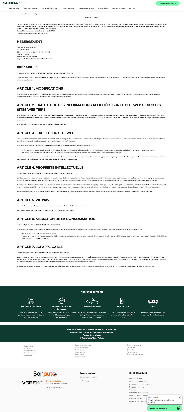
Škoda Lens (27, 348)
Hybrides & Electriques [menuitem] (49, 8)
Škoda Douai (28, 355)
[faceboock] (83, 381)
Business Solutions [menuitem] (118, 8)
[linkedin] (88, 381)
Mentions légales (135, 378)
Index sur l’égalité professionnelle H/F (143, 395)
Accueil (24, 14)
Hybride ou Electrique (31, 306)
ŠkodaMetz (131, 348)
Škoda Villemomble (81, 348)
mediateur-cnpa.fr (50, 234)
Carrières (132, 390)
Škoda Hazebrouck (30, 350)
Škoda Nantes (79, 352)
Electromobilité (122, 306)
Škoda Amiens (28, 346)
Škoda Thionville (80, 357)
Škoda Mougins (132, 352)
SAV (153, 306)
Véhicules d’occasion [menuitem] (31, 8)
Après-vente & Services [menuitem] (86, 8)
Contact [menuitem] (132, 8)
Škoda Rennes (80, 350)
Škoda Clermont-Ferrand (135, 354)
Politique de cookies (136, 387)
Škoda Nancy (79, 354)
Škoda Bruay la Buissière (83, 345)
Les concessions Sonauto (138, 393)
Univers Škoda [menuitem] (103, 8)
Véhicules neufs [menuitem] (14, 8)
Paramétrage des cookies (138, 398)
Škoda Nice (131, 350)
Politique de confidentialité (139, 384)
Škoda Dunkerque (29, 353)
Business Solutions (92, 306)
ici (55, 210)
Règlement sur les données (139, 401)
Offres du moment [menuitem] (68, 8)
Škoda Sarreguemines (134, 345)
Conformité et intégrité (138, 381)
